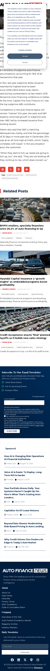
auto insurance (23, 294)
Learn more (39, 425)
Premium (28, 238)
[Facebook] (12, 660)
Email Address (9, 399)
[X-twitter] (25, 660)
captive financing (37, 294)
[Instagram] (38, 660)
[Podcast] (31, 660)
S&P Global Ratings (10, 178)
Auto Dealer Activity (8, 294)
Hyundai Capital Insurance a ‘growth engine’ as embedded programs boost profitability (23, 281)
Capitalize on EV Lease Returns (21, 510)
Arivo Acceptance (7, 238)
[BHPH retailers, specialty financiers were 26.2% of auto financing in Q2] (25, 210)
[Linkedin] (19, 660)
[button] (2, 169)
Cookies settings (25, 50)
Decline (25, 62)
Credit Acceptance (7, 347)
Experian (19, 238)
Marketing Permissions (11, 407)
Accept (25, 56)
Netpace (38, 668)
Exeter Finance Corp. (15, 175)
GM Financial (31, 175)
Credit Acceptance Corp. (25, 347)
